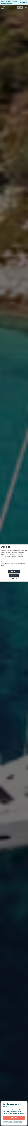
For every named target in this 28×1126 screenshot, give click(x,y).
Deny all (14, 575)
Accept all (14, 571)
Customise (14, 578)
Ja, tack (22, 2)
